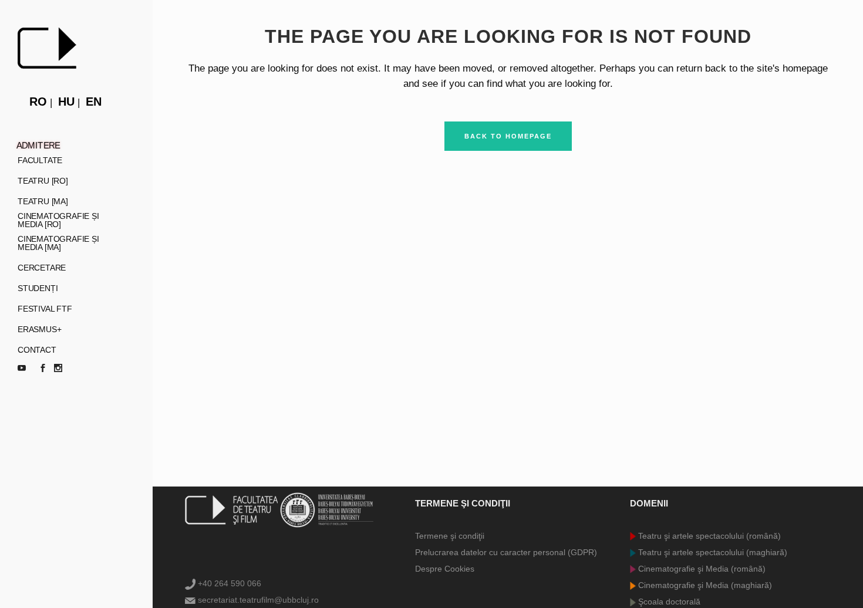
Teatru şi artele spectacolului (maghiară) (711, 552)
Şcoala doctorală (668, 601)
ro (38, 101)
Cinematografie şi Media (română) (701, 568)
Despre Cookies (444, 568)
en (94, 101)
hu (66, 101)
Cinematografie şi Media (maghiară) (704, 585)
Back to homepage (508, 136)
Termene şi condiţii (449, 536)
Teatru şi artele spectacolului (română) (708, 536)
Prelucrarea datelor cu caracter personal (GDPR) (506, 552)
